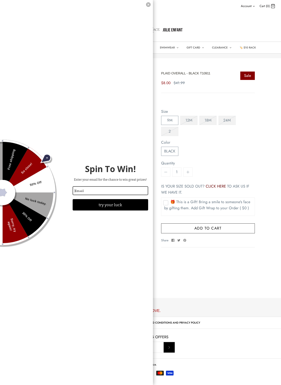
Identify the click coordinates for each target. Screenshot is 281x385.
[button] (148, 4)
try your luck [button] (110, 205)
